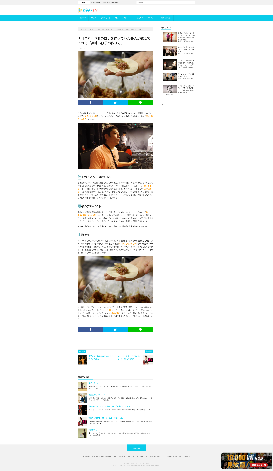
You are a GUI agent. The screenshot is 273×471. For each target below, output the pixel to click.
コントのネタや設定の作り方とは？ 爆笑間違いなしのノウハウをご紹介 (186, 63)
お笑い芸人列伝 (166, 18)
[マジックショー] (82, 386)
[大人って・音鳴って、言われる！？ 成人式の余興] (148, 359)
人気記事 (94, 18)
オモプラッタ (144, 463)
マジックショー (94, 383)
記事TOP (83, 18)
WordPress (155, 465)
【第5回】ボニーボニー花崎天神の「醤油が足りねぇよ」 (110, 406)
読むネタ (140, 18)
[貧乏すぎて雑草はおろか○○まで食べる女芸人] (82, 359)
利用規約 (187, 456)
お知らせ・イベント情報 (109, 18)
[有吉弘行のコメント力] (82, 398)
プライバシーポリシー (172, 456)
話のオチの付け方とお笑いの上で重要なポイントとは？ (186, 49)
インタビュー (151, 18)
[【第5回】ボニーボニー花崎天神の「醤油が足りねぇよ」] (82, 410)
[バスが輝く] (82, 433)
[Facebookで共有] (90, 102)
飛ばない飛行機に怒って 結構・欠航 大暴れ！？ (108, 418)
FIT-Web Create (136, 465)
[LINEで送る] (140, 102)
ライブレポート (127, 18)
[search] (193, 2)
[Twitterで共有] (115, 102)
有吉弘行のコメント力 (97, 395)
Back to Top (137, 448)
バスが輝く (93, 430)
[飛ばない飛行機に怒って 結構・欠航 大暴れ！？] (82, 421)
